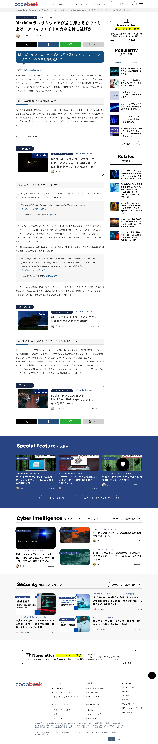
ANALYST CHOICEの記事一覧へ (98, 498)
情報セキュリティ (98, 4)
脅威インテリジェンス (62, 710)
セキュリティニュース (60, 683)
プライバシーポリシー (130, 704)
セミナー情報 (93, 693)
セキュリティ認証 (94, 714)
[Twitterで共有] (26, 44)
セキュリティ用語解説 (96, 688)
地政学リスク (59, 714)
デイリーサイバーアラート (64, 693)
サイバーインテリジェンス (77, 4)
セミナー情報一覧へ (57, 498)
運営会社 (125, 695)
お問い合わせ (127, 712)
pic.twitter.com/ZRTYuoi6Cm (33, 209)
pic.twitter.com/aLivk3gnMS (33, 270)
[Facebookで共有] (48, 44)
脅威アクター (59, 718)
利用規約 (125, 700)
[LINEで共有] (70, 44)
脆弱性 (90, 710)
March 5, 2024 (53, 215)
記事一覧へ (126, 144)
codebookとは (127, 683)
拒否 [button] (119, 739)
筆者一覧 (125, 691)
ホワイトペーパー (129, 687)
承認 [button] (111, 739)
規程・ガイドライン (95, 718)
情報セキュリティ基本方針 (132, 708)
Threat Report (59, 688)
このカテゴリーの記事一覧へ (123, 519)
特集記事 (89, 683)
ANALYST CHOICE (95, 697)
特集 (61, 4)
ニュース (51, 4)
